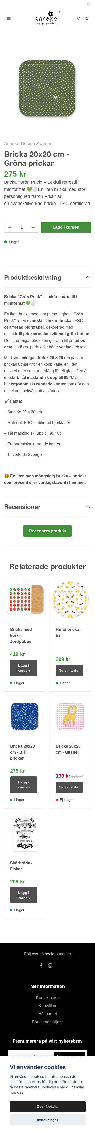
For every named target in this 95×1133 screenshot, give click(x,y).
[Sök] (79, 18)
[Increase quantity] (33, 227)
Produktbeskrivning (32, 277)
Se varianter (69, 670)
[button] (82, 90)
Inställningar (47, 1120)
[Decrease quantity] (9, 227)
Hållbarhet (47, 1014)
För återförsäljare (47, 1022)
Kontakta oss (47, 997)
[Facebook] (41, 965)
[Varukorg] (87, 18)
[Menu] (8, 18)
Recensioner (22, 506)
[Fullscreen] (47, 88)
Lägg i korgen (24, 667)
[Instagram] (50, 965)
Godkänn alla (48, 1107)
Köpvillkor (47, 1006)
